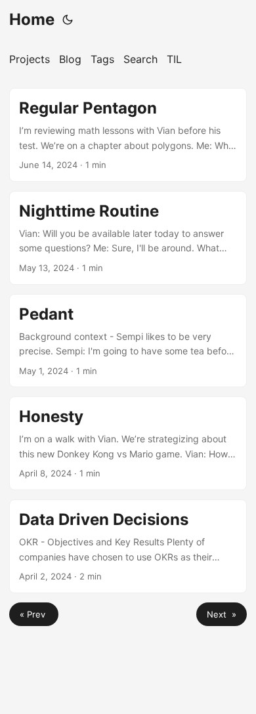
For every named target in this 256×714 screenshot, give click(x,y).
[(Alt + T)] (67, 19)
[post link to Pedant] (128, 341)
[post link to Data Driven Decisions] (128, 546)
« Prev (34, 614)
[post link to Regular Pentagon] (128, 135)
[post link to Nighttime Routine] (128, 238)
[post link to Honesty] (128, 443)
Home (31, 19)
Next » (221, 614)
